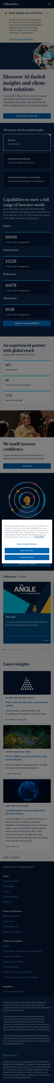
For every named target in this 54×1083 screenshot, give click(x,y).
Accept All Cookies (27, 557)
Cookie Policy (39, 537)
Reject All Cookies (27, 550)
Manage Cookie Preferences (27, 544)
